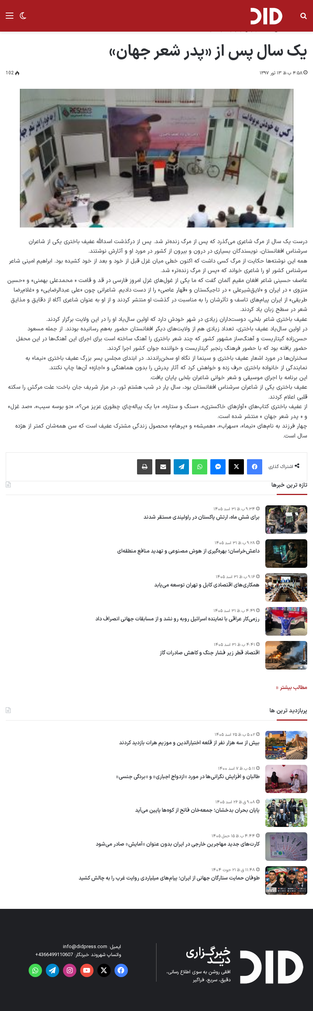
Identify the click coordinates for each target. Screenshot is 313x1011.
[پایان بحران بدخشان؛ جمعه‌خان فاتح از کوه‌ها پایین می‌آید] (286, 812)
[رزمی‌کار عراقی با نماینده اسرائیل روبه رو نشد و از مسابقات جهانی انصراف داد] (286, 621)
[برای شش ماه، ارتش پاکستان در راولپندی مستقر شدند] (286, 519)
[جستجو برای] (303, 18)
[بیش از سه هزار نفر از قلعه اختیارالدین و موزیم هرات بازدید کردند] (286, 745)
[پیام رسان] (218, 466)
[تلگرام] (181, 466)
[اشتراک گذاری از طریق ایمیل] (163, 466)
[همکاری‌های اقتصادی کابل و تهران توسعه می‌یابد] (286, 587)
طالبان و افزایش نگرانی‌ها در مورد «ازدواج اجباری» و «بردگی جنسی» (188, 777)
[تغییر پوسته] (23, 18)
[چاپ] (144, 466)
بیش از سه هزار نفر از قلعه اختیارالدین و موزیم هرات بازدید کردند (189, 743)
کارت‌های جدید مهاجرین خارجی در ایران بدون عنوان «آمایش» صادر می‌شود (178, 844)
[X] (236, 466)
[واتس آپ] (199, 466)
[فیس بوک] (254, 466)
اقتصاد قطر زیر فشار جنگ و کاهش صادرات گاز (210, 653)
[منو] (9, 18)
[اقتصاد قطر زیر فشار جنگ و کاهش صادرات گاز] (286, 655)
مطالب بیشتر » (291, 688)
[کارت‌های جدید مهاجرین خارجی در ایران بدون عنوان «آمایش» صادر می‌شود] (286, 846)
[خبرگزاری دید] (266, 15)
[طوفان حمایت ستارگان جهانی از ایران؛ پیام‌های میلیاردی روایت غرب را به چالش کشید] (286, 880)
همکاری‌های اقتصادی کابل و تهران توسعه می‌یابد (207, 585)
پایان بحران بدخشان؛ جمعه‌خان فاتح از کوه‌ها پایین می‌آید (197, 810)
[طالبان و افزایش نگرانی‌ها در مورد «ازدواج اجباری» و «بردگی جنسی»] (286, 779)
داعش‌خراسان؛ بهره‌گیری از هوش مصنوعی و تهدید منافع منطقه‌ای (188, 551)
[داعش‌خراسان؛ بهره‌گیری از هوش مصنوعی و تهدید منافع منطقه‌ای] (286, 553)
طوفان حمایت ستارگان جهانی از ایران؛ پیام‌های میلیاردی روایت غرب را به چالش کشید (169, 878)
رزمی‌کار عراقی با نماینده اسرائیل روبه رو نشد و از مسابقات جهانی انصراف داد (177, 619)
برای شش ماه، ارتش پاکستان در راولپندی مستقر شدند (202, 517)
